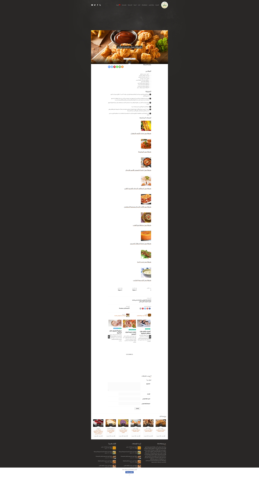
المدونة (135, 5)
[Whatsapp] (117, 67)
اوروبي (143, 300)
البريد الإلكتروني (146, 398)
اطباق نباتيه (148, 300)
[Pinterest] (114, 67)
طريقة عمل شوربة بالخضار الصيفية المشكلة (103, 451)
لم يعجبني (126, 58)
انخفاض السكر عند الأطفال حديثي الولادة (115, 342)
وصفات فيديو (151, 5)
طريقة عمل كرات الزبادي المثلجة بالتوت (123, 431)
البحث (139, 5)
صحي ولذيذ (135, 300)
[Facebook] (109, 67)
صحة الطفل (144, 328)
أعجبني (132, 58)
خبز (113, 428)
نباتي (140, 301)
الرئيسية (157, 5)
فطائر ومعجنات (110, 428)
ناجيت (149, 301)
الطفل (149, 328)
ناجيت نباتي (145, 301)
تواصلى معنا (129, 472)
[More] (122, 67)
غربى (159, 428)
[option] (144, 331)
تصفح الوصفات (144, 5)
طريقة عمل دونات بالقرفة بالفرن (105, 465)
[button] (109, 336)
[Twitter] (112, 67)
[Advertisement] (129, 20)
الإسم (148, 394)
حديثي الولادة (119, 337)
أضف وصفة (130, 5)
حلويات (162, 428)
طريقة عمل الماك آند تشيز (106, 447)
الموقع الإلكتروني (146, 403)
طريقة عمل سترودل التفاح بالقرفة (105, 460)
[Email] (120, 67)
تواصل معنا (124, 5)
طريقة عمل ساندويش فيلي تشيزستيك (104, 456)
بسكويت (98, 428)
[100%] (161, 426)
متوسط (140, 300)
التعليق (148, 383)
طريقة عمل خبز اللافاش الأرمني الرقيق (110, 431)
